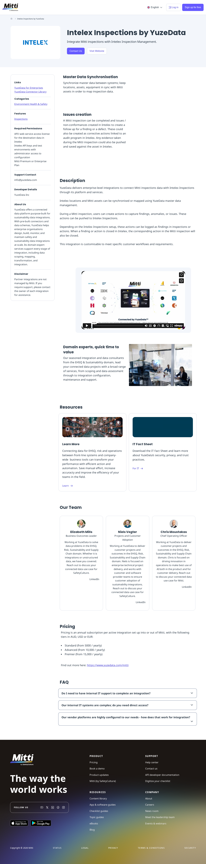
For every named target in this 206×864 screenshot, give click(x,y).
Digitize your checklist (157, 781)
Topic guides (97, 817)
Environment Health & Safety (30, 104)
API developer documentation (162, 775)
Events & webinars (155, 823)
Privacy (113, 847)
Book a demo (97, 768)
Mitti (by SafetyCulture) (103, 781)
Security (190, 847)
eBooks (94, 823)
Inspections (21, 119)
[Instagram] (63, 807)
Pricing (94, 762)
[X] (47, 807)
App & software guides (103, 804)
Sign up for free (193, 7)
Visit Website (97, 51)
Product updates (99, 775)
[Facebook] (58, 807)
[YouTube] (41, 807)
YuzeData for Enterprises (28, 87)
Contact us (151, 768)
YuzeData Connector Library (30, 91)
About (148, 798)
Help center (151, 762)
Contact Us (76, 51)
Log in (175, 7)
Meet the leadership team (160, 817)
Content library (98, 798)
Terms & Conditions (151, 847)
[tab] (127, 693)
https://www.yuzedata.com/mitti (108, 665)
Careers (149, 804)
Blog (92, 829)
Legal (85, 847)
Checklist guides (99, 811)
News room (151, 811)
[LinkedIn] (52, 807)
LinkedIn (94, 579)
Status (57, 847)
